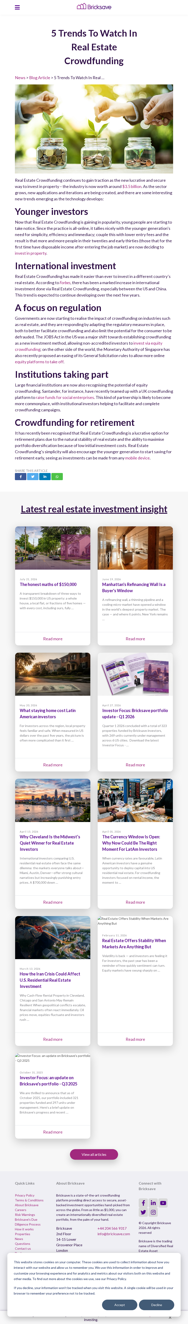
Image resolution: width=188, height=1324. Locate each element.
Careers (20, 1210)
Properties (22, 1234)
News (20, 77)
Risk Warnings (25, 1215)
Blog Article (39, 77)
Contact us (23, 1248)
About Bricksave (27, 1205)
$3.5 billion (131, 186)
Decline (156, 1305)
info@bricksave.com (113, 1234)
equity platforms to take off (39, 361)
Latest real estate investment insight (94, 508)
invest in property (30, 253)
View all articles (94, 1154)
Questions (22, 1244)
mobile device (137, 457)
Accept (119, 1305)
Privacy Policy (24, 1195)
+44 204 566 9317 (112, 1228)
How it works (24, 1229)
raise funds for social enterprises (65, 397)
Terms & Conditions (29, 1200)
